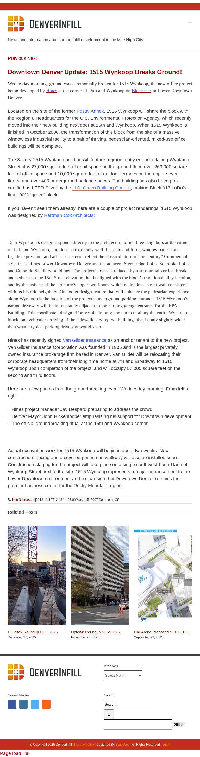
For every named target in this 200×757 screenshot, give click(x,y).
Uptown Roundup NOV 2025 (95, 632)
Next (32, 58)
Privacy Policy (84, 744)
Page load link (14, 753)
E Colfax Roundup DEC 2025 (33, 632)
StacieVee (122, 744)
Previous (17, 58)
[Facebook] (12, 704)
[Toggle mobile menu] (190, 20)
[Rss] (46, 704)
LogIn (166, 744)
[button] (12, 582)
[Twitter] (35, 704)
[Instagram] (23, 704)
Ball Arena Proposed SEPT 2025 (161, 632)
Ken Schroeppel (23, 500)
